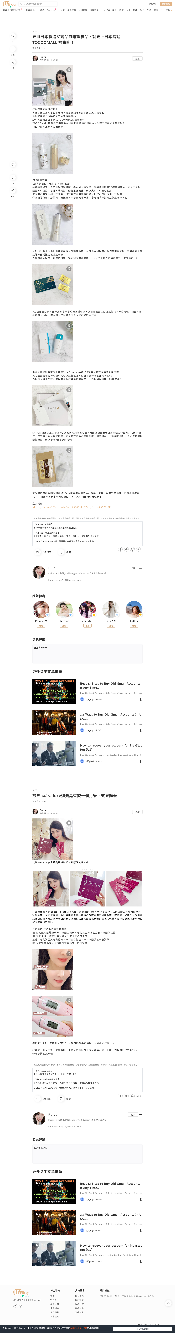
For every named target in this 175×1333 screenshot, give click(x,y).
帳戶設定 (79, 1300)
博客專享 (94, 10)
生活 (149, 10)
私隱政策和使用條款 (78, 1328)
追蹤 (137, 58)
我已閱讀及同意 (142, 1329)
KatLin (134, 621)
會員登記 (153, 3)
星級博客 (83, 10)
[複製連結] (13, 219)
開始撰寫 (166, 3)
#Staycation (140, 1295)
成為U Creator (47, 10)
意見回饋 (54, 1312)
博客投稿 (54, 1316)
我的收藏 (79, 1304)
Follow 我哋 (88, 541)
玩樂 (135, 10)
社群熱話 (30, 10)
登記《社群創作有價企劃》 (64, 527)
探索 (62, 10)
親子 (142, 10)
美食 (114, 10)
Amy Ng (64, 621)
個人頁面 (79, 1295)
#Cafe (130, 1295)
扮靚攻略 (84, 536)
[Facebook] (13, 197)
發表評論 (40, 647)
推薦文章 (71, 10)
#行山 (109, 1295)
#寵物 (103, 1295)
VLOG (107, 10)
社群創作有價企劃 (11, 10)
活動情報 (94, 536)
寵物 (156, 10)
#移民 (151, 1295)
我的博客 (79, 1312)
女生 (128, 10)
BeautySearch (87, 621)
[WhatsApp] (13, 205)
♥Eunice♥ (40, 621)
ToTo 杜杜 (111, 621)
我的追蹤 (79, 1308)
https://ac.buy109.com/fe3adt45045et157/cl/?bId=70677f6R (71, 507)
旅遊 (121, 10)
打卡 (48, 536)
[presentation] (32, 610)
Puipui (43, 56)
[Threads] (13, 212)
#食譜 (123, 1295)
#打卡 (116, 1295)
